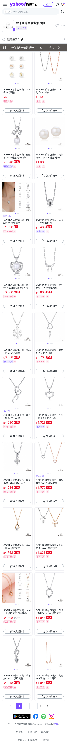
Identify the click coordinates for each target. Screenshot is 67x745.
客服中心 (20, 731)
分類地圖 (44, 739)
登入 (48, 4)
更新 (56, 724)
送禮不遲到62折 (61, 47)
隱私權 (33, 739)
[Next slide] (30, 67)
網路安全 (22, 739)
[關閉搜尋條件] (9, 11)
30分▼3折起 (43, 47)
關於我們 (32, 731)
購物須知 (45, 731)
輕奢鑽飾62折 (15, 39)
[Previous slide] (4, 67)
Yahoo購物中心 (23, 4)
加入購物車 (19, 110)
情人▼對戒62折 (52, 47)
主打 (4, 47)
